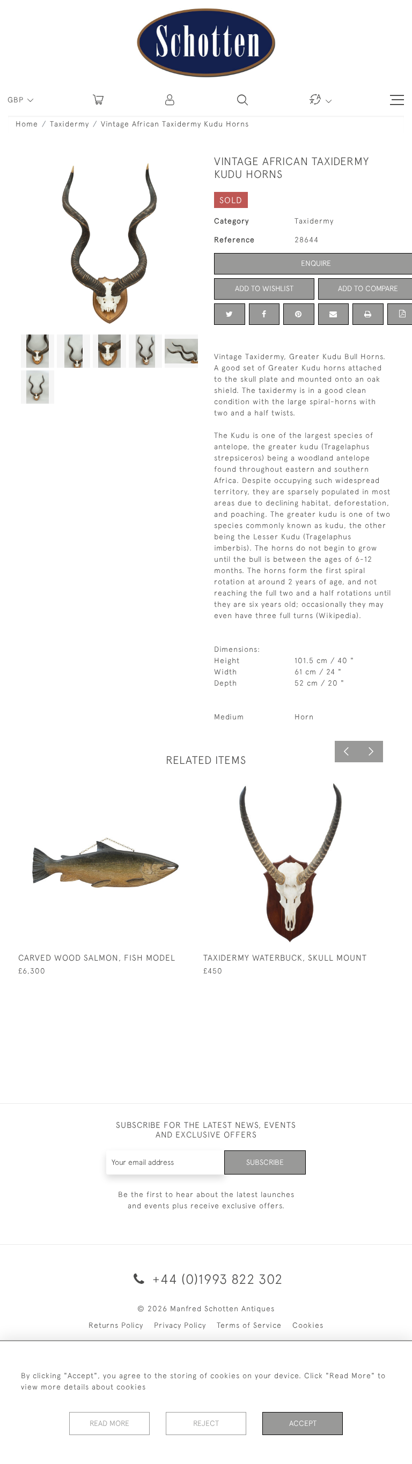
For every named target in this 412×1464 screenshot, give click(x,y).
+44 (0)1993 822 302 (216, 1279)
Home (27, 124)
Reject (206, 1423)
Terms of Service (249, 1325)
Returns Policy (116, 1325)
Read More (109, 1423)
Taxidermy (69, 124)
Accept (303, 1423)
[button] (170, 100)
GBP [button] (17, 99)
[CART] (98, 100)
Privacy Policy (180, 1325)
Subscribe (265, 1162)
